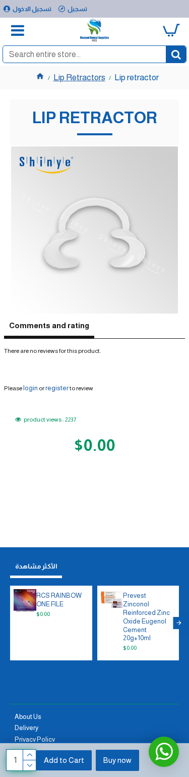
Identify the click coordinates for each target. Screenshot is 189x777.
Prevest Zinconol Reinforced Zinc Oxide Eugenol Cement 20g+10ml (146, 617)
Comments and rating (49, 325)
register (57, 388)
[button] (10, 623)
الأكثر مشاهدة (36, 566)
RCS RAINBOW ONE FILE (59, 600)
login (30, 388)
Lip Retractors (79, 77)
